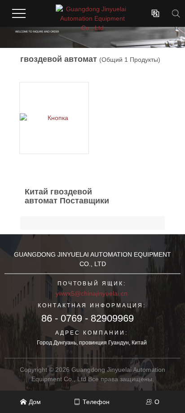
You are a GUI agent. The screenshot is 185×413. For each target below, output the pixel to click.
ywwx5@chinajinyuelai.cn (92, 293)
